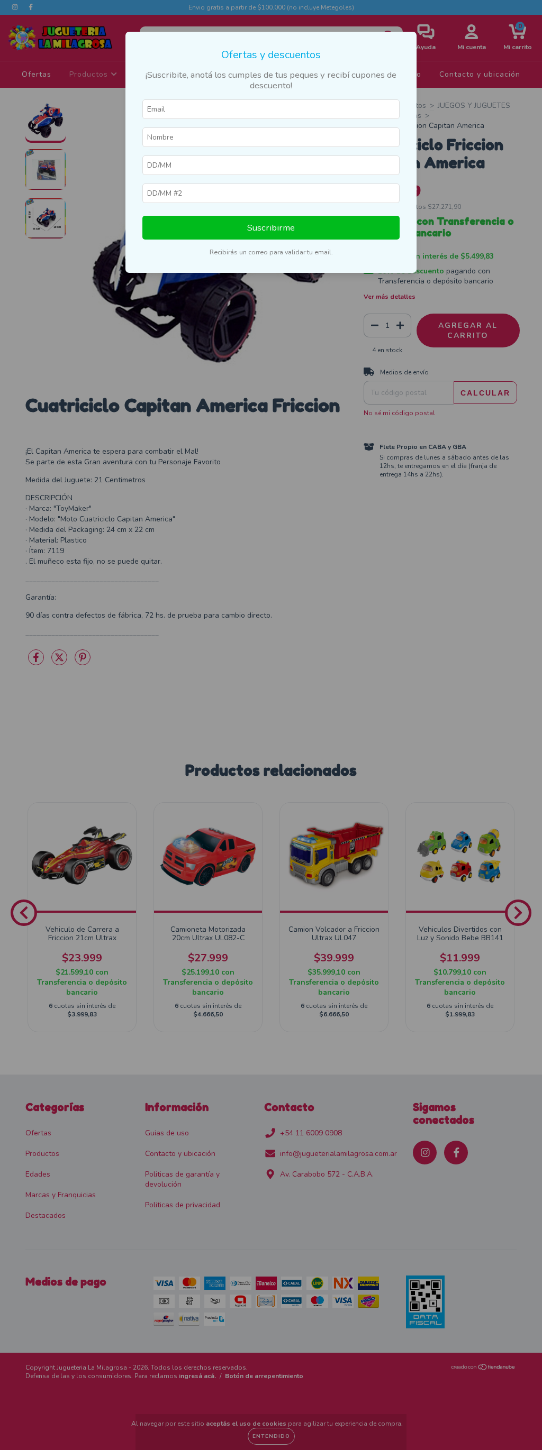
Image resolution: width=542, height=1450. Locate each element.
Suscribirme (271, 228)
